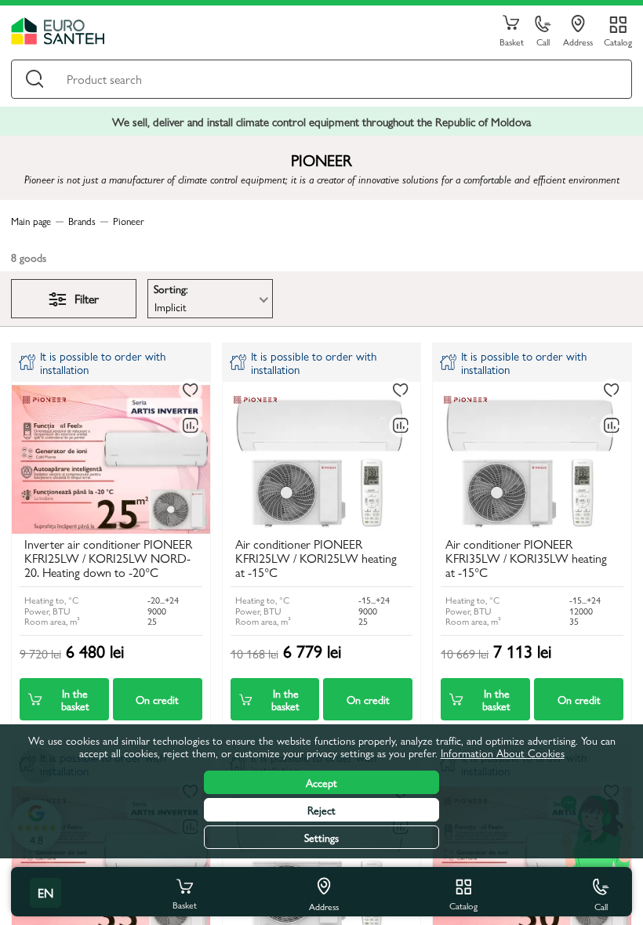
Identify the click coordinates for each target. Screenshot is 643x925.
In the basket (75, 699)
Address (578, 41)
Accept (321, 782)
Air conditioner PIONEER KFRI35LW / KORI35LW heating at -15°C (526, 559)
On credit (157, 699)
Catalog (618, 41)
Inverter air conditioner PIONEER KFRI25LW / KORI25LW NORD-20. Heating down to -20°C (108, 559)
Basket (512, 41)
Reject (321, 810)
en (45, 892)
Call (543, 41)
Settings (321, 837)
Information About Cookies (503, 752)
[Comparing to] (190, 425)
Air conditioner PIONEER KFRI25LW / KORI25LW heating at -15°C (316, 559)
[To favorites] (190, 390)
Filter (86, 298)
